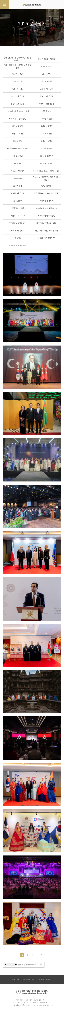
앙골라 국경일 (17, 74)
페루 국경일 (17, 141)
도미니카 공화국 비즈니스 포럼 (17, 111)
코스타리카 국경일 (17, 96)
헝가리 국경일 (46, 148)
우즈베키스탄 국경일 (46, 103)
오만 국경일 (46, 74)
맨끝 (42, 955)
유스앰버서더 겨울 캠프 (17, 245)
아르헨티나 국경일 (17, 193)
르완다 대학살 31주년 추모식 (46, 208)
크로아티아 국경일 (46, 88)
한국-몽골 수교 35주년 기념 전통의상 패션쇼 (46, 178)
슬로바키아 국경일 (46, 96)
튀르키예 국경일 (18, 88)
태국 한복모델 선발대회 (46, 59)
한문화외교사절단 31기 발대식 (46, 230)
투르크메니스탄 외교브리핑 (46, 223)
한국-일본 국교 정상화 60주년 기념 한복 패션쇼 (17, 59)
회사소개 (15, 979)
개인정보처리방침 (28, 979)
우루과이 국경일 (47, 126)
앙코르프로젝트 (46, 66)
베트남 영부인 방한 (47, 163)
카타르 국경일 (46, 81)
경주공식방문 (17, 178)
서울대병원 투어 (18, 200)
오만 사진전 (17, 163)
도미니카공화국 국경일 (46, 215)
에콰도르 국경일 (18, 133)
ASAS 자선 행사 (46, 185)
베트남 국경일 (17, 126)
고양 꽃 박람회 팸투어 (18, 208)
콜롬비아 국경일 (47, 141)
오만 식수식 (17, 185)
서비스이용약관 (44, 979)
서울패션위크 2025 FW (46, 238)
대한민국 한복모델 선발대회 (17, 148)
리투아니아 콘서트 (17, 230)
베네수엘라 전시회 (46, 200)
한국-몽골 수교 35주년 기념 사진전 (46, 193)
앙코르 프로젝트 (16, 678)
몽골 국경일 (46, 111)
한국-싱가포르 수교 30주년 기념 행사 (46, 171)
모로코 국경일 (46, 133)
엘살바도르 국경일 (17, 103)
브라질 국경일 (46, 118)
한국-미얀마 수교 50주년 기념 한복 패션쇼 (17, 66)
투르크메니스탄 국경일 (17, 118)
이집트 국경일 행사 (18, 171)
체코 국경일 (17, 81)
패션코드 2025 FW (17, 215)
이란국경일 (17, 238)
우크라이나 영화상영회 (17, 223)
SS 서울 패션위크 (46, 156)
